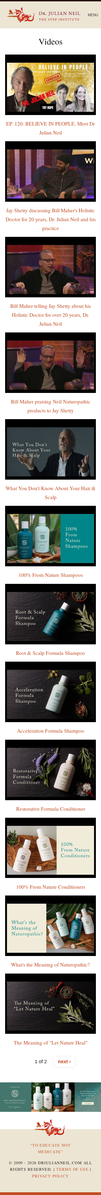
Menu (93, 15)
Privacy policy (50, 1176)
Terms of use (72, 1169)
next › (64, 1061)
